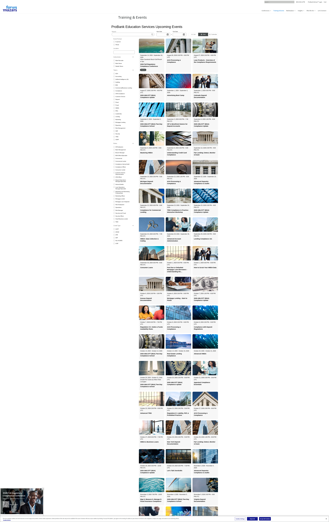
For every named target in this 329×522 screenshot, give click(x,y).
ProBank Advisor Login (315, 2)
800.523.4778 (300, 2)
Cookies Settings (240, 519)
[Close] (326, 519)
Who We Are (310, 11)
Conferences (265, 11)
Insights (300, 11)
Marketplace (290, 11)
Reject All (252, 519)
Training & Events (278, 11)
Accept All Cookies (265, 519)
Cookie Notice (7, 520)
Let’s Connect (322, 11)
